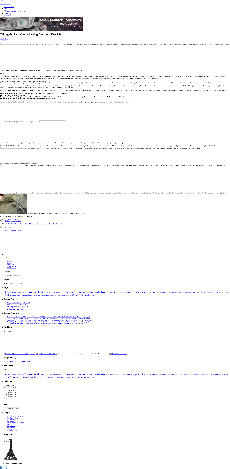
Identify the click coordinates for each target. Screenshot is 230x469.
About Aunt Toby (9, 7)
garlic (147, 292)
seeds (227, 292)
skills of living (20, 295)
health (157, 292)
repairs (213, 292)
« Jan (5, 401)
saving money (220, 292)
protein (200, 292)
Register (9, 261)
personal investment (193, 292)
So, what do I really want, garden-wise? (18, 303)
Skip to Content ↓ (5, 4)
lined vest (7, 221)
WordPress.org (11, 268)
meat (172, 292)
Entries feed (10, 264)
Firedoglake (10, 421)
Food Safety (131, 292)
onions (176, 292)
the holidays (58, 295)
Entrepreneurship (89, 292)
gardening (140, 291)
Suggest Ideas (11, 426)
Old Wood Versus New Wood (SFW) (17, 306)
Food (5, 10)
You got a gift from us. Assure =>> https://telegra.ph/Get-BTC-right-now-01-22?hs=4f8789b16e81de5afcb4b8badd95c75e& (42, 323)
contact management (57, 292)
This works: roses (12, 308)
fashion (120, 292)
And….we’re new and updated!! (16, 304)
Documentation (11, 419)
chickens (42, 292)
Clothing (6, 8)
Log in (9, 263)
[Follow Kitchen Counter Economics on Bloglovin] (10, 459)
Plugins (9, 424)
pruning (205, 292)
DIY (64, 292)
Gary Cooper (152, 292)
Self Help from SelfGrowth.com (48, 354)
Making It (14, 219)
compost (50, 292)
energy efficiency (78, 292)
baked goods (8, 292)
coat (47, 292)
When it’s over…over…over (15, 309)
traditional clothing (69, 295)
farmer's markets (113, 292)
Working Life (7, 15)
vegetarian (87, 295)
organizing (181, 292)
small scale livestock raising (35, 295)
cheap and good (31, 292)
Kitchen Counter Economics (8, 1)
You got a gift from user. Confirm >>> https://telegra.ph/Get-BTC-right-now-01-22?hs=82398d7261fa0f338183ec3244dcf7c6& (43, 322)
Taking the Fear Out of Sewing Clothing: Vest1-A (16, 224)
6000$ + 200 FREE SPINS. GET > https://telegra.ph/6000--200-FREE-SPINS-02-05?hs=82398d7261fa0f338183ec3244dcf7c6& (44, 320)
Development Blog (12, 418)
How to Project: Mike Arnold (15, 422)
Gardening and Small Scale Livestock (14, 11)
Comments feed (11, 266)
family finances (101, 292)
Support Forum (11, 427)
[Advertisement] (17, 243)
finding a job (125, 292)
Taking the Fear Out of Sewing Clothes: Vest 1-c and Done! (47, 224)
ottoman (186, 292)
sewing (7, 294)
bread (23, 292)
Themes (9, 429)
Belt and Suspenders (17, 292)
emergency (69, 292)
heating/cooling (164, 292)
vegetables (78, 294)
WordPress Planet (12, 430)
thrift (63, 295)
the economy (51, 295)
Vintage (93, 295)
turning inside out (16, 221)
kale (170, 292)
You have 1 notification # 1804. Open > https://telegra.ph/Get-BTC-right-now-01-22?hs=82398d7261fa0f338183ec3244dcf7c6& (43, 317)
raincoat (208, 292)
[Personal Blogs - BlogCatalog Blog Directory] (17, 361)
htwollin (4, 40)
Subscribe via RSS (12, 230)
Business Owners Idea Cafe (15, 416)
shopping (13, 295)
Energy (6, 13)
